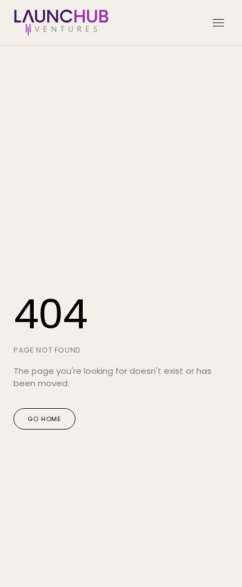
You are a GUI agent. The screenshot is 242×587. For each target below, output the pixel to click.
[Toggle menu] (218, 23)
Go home (44, 418)
